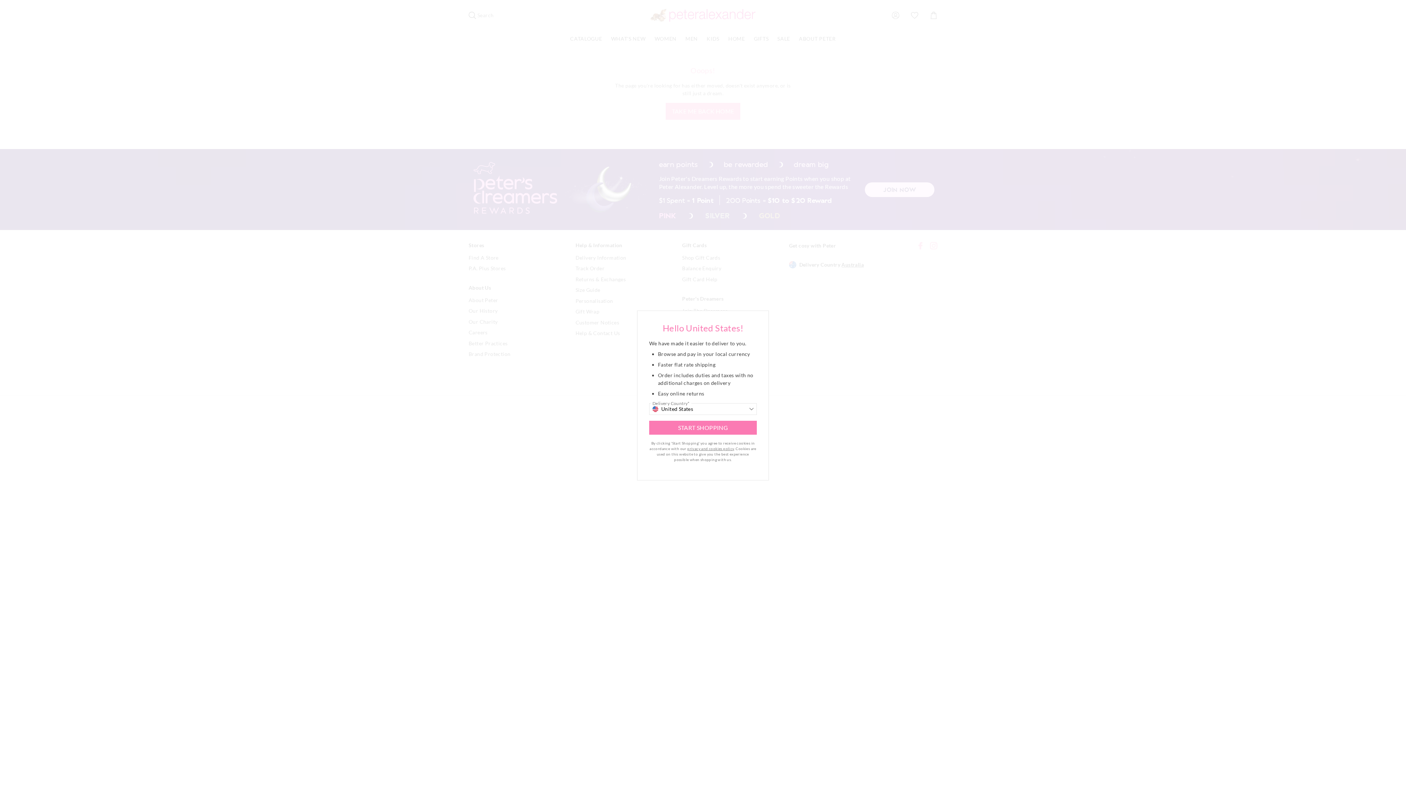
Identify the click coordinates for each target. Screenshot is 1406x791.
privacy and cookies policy (710, 448)
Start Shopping (703, 427)
